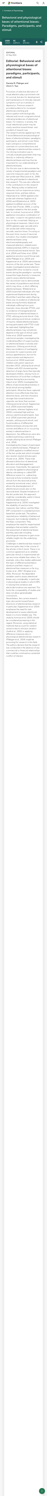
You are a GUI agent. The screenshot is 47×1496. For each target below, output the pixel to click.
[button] (16, 41)
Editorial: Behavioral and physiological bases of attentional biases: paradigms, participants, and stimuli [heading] (23, 69)
